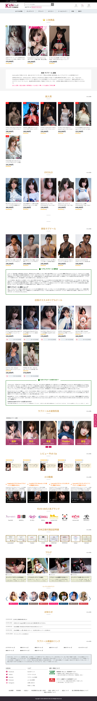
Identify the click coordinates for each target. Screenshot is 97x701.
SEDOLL (43, 520)
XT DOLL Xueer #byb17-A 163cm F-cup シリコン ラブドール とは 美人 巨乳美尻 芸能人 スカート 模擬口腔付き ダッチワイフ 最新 (65, 128)
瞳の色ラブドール (24, 650)
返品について (65, 690)
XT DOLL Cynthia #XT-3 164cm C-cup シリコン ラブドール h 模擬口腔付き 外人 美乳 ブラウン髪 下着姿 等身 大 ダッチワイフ (48, 128)
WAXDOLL (21, 520)
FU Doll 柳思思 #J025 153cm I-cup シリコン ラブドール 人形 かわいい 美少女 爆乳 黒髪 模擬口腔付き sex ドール (83, 128)
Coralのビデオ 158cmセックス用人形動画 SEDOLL (38, 484)
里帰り (80, 11)
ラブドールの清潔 (32, 677)
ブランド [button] (40, 11)
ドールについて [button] (62, 11)
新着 (73, 11)
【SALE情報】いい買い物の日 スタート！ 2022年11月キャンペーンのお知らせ (31, 630)
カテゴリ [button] (50, 11)
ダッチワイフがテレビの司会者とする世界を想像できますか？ (15, 577)
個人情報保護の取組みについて (80, 690)
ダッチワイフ (30, 11)
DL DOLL (32, 520)
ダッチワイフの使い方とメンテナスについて (80, 577)
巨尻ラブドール (23, 603)
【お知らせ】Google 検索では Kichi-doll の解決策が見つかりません (29, 623)
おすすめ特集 (18, 11)
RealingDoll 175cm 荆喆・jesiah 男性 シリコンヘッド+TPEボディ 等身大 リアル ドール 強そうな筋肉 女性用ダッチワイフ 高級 (31, 260)
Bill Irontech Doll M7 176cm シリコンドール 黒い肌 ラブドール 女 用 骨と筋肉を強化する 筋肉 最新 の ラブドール (66, 260)
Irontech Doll (54, 520)
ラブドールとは (32, 674)
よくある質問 (31, 680)
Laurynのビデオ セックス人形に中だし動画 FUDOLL (60, 484)
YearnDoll (10, 520)
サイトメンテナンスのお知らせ (21, 634)
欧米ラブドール (63, 603)
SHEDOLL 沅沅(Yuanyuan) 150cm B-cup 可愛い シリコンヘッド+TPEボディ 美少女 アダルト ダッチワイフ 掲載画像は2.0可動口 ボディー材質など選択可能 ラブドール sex (66, 332)
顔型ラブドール (38, 647)
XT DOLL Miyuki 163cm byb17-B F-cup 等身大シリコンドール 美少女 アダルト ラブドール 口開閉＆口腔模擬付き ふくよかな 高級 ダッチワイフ (14, 332)
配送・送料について (53, 690)
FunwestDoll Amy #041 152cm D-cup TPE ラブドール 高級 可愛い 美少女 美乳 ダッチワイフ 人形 (37, 58)
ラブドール (24, 657)
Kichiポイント (31, 671)
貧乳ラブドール (73, 603)
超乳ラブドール (13, 603)
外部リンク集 (31, 685)
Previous (7, 599)
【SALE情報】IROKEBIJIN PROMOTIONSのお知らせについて (27, 626)
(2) (46, 209)
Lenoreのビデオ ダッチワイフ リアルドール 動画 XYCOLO (81, 484)
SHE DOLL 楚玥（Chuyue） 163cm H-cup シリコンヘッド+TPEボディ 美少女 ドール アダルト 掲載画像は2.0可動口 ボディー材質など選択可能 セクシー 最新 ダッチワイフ (83, 332)
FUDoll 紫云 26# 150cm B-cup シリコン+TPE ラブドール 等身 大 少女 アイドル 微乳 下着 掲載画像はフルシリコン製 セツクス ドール (13, 161)
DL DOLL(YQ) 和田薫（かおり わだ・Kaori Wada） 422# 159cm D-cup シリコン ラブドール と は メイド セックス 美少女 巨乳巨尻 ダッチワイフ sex (59, 58)
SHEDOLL (64, 520)
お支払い (26, 690)
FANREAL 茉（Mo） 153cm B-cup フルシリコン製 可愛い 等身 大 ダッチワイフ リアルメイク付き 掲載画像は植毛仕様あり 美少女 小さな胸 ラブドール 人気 (30, 368)
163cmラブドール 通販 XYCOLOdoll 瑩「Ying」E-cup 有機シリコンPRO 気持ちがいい (83, 204)
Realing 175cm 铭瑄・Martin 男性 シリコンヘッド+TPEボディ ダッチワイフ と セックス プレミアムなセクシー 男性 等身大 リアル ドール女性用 (14, 260)
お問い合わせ (31, 683)
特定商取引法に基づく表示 (38, 690)
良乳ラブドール (83, 603)
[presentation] (47, 447)
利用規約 (18, 690)
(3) (30, 460)
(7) (11, 63)
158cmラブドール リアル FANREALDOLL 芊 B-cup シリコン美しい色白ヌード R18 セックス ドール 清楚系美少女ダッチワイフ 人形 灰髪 (15, 58)
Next (90, 599)
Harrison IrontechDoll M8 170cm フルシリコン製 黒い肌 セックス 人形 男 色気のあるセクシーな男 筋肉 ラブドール (83, 260)
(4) (13, 460)
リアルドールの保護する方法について (59, 577)
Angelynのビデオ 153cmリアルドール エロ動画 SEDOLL (16, 484)
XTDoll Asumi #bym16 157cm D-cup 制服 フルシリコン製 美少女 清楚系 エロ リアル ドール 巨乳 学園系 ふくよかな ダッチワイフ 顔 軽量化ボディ (31, 332)
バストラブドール (82, 647)
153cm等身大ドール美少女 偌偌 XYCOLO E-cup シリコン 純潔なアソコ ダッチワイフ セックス (30, 204)
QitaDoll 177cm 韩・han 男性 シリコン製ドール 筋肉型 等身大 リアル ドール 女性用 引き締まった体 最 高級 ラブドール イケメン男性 (48, 260)
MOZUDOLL (86, 520)
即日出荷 (34, 7)
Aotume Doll (76, 520)
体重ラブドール (38, 650)
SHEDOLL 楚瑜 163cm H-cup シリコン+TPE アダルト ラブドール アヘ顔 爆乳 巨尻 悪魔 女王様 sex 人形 (31, 128)
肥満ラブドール (43, 603)
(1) (11, 209)
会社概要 (11, 690)
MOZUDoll (39, 7)
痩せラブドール (33, 603)
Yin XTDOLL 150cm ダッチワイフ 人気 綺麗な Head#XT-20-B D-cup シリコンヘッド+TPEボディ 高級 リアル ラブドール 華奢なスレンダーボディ (48, 332)
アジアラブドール (53, 603)
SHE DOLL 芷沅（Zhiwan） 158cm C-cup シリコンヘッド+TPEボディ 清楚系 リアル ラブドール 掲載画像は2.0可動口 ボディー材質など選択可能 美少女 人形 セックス (13, 368)
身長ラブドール (9, 650)
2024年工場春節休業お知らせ (20, 619)
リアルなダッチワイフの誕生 (35, 577)
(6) (81, 209)
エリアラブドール (9, 647)
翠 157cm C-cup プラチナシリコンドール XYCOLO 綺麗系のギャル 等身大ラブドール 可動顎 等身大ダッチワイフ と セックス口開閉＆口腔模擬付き (13, 204)
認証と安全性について (50, 692)
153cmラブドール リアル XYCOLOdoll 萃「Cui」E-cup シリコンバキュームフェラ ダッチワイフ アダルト (48, 204)
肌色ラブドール (52, 647)
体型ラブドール (23, 647)
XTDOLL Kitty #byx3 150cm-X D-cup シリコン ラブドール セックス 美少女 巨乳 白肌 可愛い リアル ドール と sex (14, 128)
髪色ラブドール (67, 647)
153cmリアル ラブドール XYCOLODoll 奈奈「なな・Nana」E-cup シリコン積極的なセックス (66, 204)
